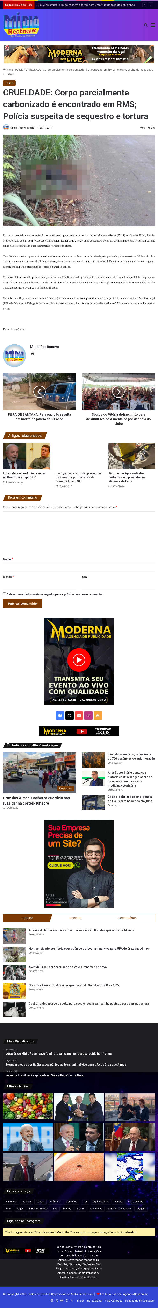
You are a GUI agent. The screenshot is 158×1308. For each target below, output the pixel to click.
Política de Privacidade (139, 1300)
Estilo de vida (135, 1201)
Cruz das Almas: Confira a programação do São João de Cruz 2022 (74, 985)
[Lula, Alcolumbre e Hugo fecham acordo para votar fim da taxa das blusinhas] (79, 1107)
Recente (75, 918)
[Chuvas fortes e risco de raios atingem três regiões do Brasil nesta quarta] (130, 1167)
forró (8, 1208)
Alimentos (11, 1201)
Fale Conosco (113, 1300)
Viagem (141, 1208)
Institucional (94, 1300)
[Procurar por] (146, 26)
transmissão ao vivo (119, 1208)
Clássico (55, 1201)
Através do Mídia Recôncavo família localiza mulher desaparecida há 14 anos (81, 930)
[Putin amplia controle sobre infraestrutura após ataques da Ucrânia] (130, 1137)
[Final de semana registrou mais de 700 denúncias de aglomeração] (93, 760)
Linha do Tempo (38, 1208)
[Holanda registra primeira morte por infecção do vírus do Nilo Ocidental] (79, 1167)
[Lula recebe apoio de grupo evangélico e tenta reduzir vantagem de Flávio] (28, 1137)
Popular (27, 918)
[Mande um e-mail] (32, 127)
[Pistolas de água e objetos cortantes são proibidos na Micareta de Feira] (131, 456)
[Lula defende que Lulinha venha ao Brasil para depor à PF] (26, 456)
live (55, 1208)
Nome (8, 559)
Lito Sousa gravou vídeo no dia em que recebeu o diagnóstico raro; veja (82, 4)
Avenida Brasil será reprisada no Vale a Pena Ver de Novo (68, 967)
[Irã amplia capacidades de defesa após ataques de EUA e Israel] (28, 1167)
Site (84, 576)
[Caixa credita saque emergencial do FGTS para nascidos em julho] (93, 802)
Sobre (80, 1208)
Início (9, 69)
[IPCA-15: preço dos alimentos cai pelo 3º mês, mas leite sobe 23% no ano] (28, 1106)
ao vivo (26, 1201)
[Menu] (153, 26)
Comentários (127, 918)
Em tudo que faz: (124, 1294)
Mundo (67, 1208)
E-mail (8, 576)
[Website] (32, 353)
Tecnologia (95, 1208)
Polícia (19, 69)
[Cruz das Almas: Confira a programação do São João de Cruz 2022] (14, 991)
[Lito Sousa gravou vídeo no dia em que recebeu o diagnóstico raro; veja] (130, 1107)
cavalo (40, 1201)
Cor (85, 1201)
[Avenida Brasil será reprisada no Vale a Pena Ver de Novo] (14, 972)
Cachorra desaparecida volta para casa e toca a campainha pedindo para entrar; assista (89, 1003)
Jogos (19, 1208)
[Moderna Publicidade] (79, 53)
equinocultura (101, 1201)
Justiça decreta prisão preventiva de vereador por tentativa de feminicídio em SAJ (78, 477)
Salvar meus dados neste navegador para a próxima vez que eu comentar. (55, 594)
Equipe (118, 1201)
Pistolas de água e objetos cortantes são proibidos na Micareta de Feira (126, 477)
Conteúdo (71, 1201)
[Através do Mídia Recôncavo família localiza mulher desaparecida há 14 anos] (14, 936)
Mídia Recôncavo (20, 127)
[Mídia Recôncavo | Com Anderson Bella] (21, 25)
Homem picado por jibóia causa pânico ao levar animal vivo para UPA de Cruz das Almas (89, 948)
